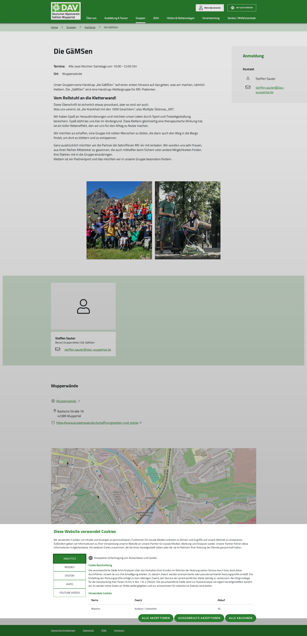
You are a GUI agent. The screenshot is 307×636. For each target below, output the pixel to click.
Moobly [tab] (70, 567)
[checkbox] (171, 557)
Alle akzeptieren (156, 618)
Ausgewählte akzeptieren (199, 618)
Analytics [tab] (69, 559)
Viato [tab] (69, 584)
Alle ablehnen (240, 618)
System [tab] (69, 576)
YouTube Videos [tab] (69, 593)
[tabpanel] (171, 583)
